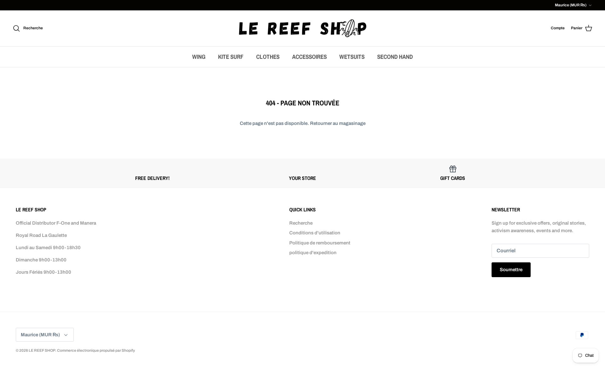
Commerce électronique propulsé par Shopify (96, 350)
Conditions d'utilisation (314, 232)
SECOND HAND (395, 57)
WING (198, 57)
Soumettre (511, 269)
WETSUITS (352, 57)
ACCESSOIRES (309, 57)
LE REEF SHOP (42, 350)
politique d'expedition (313, 252)
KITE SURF (231, 57)
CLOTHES (267, 57)
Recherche (301, 223)
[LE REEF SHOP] (302, 28)
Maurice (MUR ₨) (570, 5)
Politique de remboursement (319, 242)
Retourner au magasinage (338, 123)
